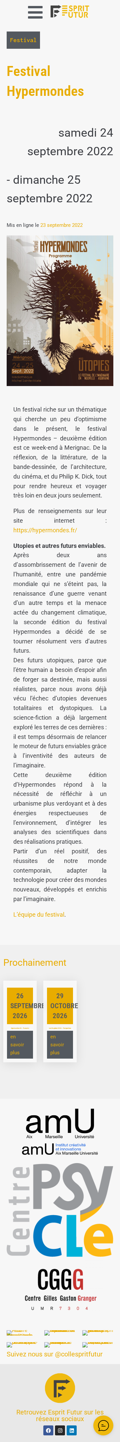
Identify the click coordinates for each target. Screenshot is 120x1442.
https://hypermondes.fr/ (45, 530)
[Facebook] (48, 1430)
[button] (35, 12)
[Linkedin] (72, 1430)
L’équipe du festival (38, 914)
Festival (23, 39)
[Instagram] (60, 1430)
